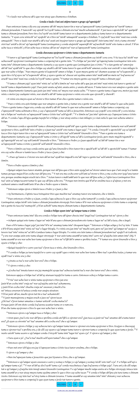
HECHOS (61, 3)
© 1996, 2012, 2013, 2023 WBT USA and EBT (70, 390)
